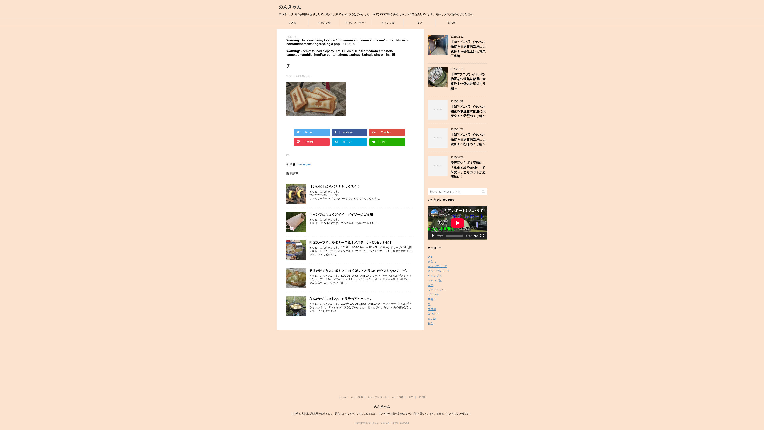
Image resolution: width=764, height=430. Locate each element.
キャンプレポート (356, 22)
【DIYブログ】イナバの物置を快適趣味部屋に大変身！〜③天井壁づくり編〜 (468, 81)
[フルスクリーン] (482, 235)
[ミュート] (476, 235)
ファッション (436, 290)
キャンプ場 (324, 22)
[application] (457, 223)
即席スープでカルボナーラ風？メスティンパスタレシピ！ (350, 242)
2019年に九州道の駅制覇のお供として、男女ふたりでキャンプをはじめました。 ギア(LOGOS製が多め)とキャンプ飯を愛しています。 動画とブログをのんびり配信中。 (382, 413)
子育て (432, 299)
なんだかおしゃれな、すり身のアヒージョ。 (341, 298)
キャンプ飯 (387, 22)
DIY (430, 256)
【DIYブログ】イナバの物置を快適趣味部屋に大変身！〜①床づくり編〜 (468, 139)
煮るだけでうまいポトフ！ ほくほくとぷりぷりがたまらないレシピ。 (359, 270)
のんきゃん (290, 6)
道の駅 (452, 22)
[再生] (433, 235)
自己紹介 (433, 314)
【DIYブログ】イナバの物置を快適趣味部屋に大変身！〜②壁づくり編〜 (468, 111)
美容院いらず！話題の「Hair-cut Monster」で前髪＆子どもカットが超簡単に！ (468, 169)
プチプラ (433, 294)
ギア (419, 22)
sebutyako (305, 164)
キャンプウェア (437, 266)
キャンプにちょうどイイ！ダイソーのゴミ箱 (341, 214)
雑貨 (430, 323)
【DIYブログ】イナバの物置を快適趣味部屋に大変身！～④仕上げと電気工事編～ (468, 49)
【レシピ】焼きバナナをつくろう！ (334, 186)
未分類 (432, 309)
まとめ (292, 22)
